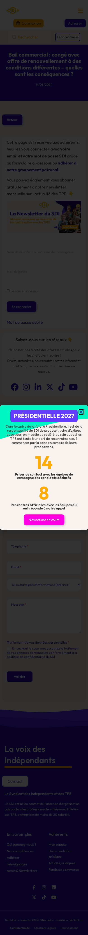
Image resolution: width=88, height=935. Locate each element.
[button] (81, 412)
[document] (44, 467)
